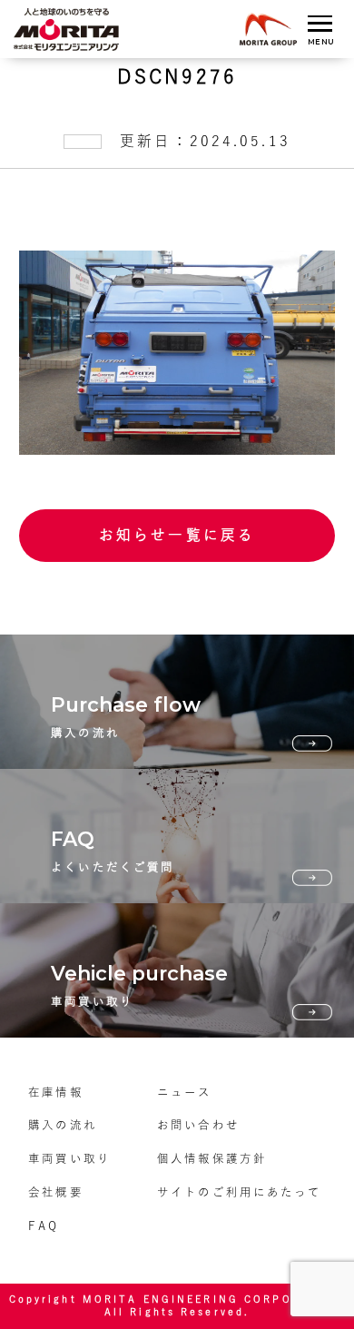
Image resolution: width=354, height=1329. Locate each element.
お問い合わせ (198, 1124)
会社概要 (55, 1191)
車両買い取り (69, 1158)
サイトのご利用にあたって (239, 1191)
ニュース (184, 1092)
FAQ (43, 1225)
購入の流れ (62, 1124)
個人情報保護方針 (212, 1158)
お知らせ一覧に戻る (177, 534)
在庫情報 (55, 1092)
